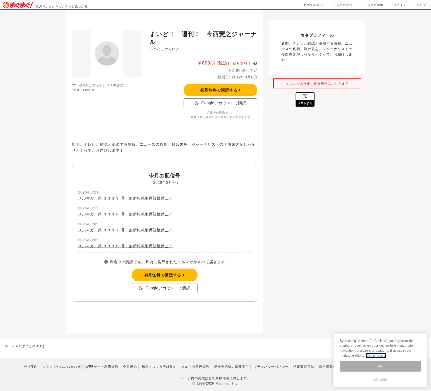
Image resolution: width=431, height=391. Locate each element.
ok (380, 366)
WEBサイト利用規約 (102, 367)
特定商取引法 (303, 367)
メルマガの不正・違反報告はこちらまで (317, 83)
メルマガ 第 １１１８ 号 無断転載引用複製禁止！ (125, 213)
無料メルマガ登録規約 (159, 367)
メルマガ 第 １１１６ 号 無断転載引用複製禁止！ (125, 245)
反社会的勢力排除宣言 (231, 367)
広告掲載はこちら (333, 367)
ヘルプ (421, 4)
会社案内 (31, 367)
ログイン (399, 4)
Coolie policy (376, 355)
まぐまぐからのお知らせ (61, 367)
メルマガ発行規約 (195, 367)
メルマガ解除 (373, 4)
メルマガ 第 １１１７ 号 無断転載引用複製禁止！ (125, 229)
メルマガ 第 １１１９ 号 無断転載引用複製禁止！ (125, 197)
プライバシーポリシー (271, 367)
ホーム (10, 346)
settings (380, 379)
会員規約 (130, 367)
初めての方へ (313, 4)
